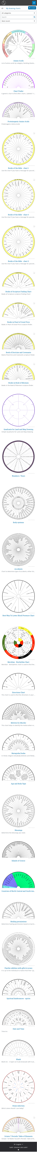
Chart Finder (18, 91)
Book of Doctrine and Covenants (18, 352)
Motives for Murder (18, 723)
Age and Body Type (18, 784)
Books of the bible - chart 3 (18, 215)
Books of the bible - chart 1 (18, 168)
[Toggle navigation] (34, 3)
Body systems (18, 522)
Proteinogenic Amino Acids (18, 121)
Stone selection (18, 1106)
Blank (18, 1059)
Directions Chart (18, 692)
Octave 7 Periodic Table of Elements (18, 1136)
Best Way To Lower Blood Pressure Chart (18, 615)
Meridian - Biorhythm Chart (18, 662)
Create (32, 8)
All (2, 8)
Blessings (18, 830)
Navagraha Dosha (18, 753)
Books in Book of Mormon (18, 383)
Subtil (11, 1147)
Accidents (18, 569)
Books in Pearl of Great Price (18, 322)
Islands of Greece (18, 861)
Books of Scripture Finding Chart (18, 291)
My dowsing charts (13, 8)
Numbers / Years (18, 476)
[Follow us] (18, 1150)
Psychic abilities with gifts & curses (18, 968)
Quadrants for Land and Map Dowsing (18, 429)
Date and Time (18, 1029)
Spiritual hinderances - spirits (18, 998)
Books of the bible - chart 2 (18, 261)
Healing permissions (18, 921)
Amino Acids (18, 61)
